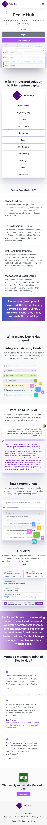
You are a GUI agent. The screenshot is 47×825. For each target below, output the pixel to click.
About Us (7, 817)
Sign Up (23, 29)
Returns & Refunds (22, 817)
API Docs (31, 821)
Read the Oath (23, 794)
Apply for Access (23, 40)
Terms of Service (18, 821)
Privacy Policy (37, 817)
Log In (23, 35)
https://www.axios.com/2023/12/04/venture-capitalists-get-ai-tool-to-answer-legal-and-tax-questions (22, 725)
